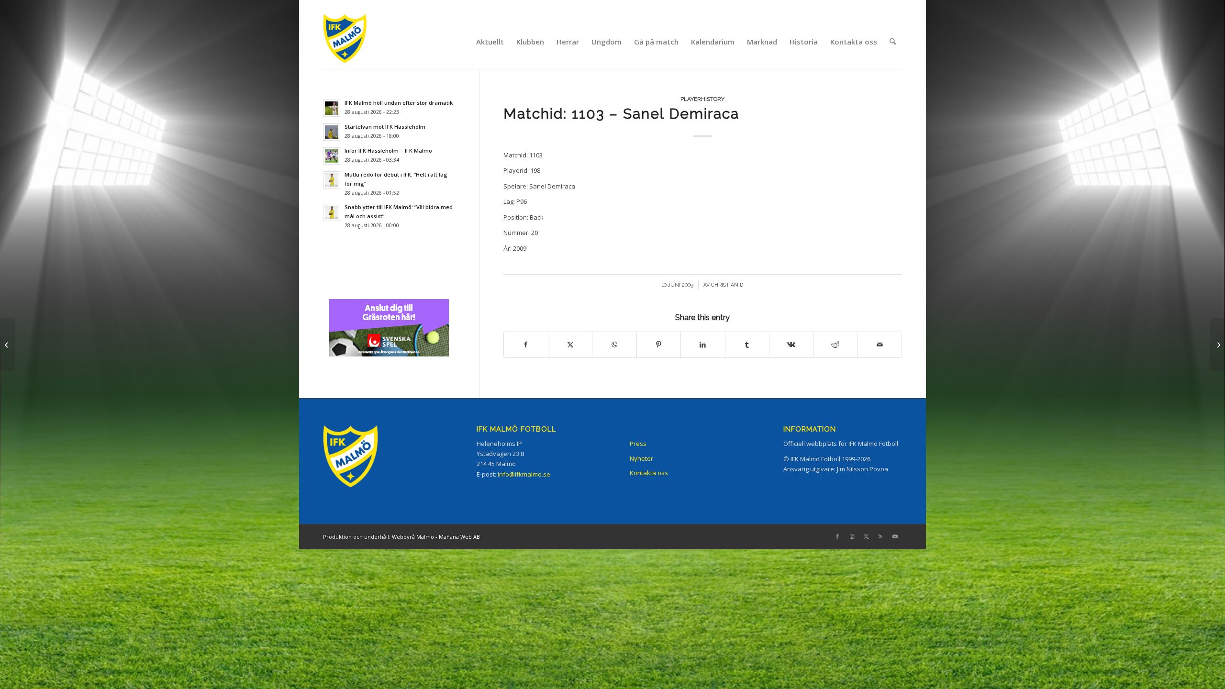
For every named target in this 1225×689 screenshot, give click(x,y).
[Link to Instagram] (852, 536)
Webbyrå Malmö (413, 536)
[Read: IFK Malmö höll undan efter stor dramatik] (331, 108)
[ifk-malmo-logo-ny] (357, 41)
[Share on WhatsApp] (614, 344)
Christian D (727, 285)
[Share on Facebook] (526, 344)
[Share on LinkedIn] (702, 344)
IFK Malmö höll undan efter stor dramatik (399, 102)
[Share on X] (570, 344)
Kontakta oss (649, 472)
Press (638, 443)
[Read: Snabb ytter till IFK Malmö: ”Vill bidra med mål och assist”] (331, 212)
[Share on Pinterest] (658, 344)
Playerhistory (702, 99)
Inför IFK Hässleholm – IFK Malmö (388, 150)
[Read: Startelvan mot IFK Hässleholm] (331, 132)
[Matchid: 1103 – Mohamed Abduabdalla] (7, 344)
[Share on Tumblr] (747, 344)
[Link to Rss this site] (880, 536)
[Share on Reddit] (835, 344)
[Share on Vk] (791, 344)
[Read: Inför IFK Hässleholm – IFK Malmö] (331, 156)
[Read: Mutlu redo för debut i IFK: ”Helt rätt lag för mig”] (331, 180)
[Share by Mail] (880, 344)
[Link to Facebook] (837, 536)
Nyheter (641, 458)
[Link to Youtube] (895, 536)
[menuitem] (490, 41)
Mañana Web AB (459, 536)
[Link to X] (866, 536)
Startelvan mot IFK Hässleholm (385, 126)
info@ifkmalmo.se (524, 474)
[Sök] (892, 41)
